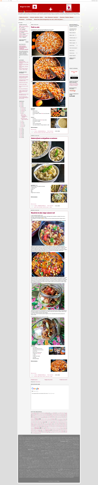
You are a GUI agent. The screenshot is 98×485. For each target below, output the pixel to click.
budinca (69, 441)
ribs (49, 469)
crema (42, 447)
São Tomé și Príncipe (22, 471)
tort (49, 475)
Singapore (59, 429)
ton (39, 475)
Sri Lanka (43, 430)
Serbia (65, 428)
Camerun (64, 442)
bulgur (39, 376)
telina (77, 474)
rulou (41, 470)
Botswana (20, 441)
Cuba (65, 448)
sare (33, 471)
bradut (23, 441)
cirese (25, 445)
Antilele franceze (34, 438)
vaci (57, 476)
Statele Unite (47, 430)
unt (36, 476)
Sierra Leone (55, 429)
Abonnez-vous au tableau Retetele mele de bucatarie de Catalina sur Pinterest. (73, 84)
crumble (63, 448)
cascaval (58, 443)
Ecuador (64, 449)
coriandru (59, 446)
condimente (23, 446)
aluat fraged (55, 437)
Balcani (54, 439)
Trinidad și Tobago (58, 431)
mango (68, 460)
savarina (46, 471)
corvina (70, 446)
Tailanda (39, 431)
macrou (24, 460)
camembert (60, 442)
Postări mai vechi (63, 379)
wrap (53, 477)
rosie (24, 470)
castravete (67, 443)
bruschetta (58, 441)
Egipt (42, 417)
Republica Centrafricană (31, 469)
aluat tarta (35, 132)
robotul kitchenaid (66, 469)
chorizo (67, 444)
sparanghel (47, 473)
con (20, 446)
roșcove (31, 470)
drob (57, 449)
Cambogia (56, 442)
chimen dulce (54, 444)
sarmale (42, 471)
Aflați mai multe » (33, 129)
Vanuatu (59, 432)
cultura (68, 448)
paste (38, 465)
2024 (21, 105)
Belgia (78, 439)
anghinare (77, 437)
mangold (71, 460)
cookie (45, 446)
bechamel (74, 439)
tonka (44, 475)
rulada (38, 470)
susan (39, 474)
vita (41, 477)
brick (39, 441)
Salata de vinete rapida (23, 84)
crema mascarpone (73, 447)
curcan (74, 448)
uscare (47, 476)
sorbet (78, 472)
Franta (47, 132)
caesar (39, 442)
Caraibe (36, 443)
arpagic (66, 438)
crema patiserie (29, 448)
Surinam (59, 430)
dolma (40, 449)
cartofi (55, 443)
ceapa (74, 443)
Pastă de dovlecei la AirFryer (23, 74)
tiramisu (29, 475)
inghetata (20, 455)
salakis (53, 470)
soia (68, 472)
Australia (20, 439)
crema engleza (67, 447)
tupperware (73, 475)
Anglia (20, 438)
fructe (49, 132)
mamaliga (58, 460)
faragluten (43, 450)
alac (36, 437)
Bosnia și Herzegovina (75, 440)
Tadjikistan (36, 431)
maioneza (44, 207)
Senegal (61, 428)
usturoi (50, 476)
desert (44, 132)
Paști (52, 465)
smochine (62, 472)
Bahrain (51, 439)
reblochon (20, 469)
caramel (39, 443)
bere (26, 440)
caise (42, 132)
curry (21, 449)
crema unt (39, 448)
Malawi (48, 460)
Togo (54, 431)
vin (29, 477)
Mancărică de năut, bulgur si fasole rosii (43, 213)
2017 (21, 134)
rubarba (34, 470)
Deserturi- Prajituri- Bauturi (66, 17)
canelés (74, 442)
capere (24, 443)
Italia (44, 422)
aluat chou (50, 437)
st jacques (61, 473)
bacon (42, 439)
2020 (21, 130)
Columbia (67, 445)
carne (46, 443)
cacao (36, 442)
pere (78, 465)
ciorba (20, 445)
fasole (38, 207)
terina (20, 475)
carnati (42, 443)
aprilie (22, 122)
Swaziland (62, 430)
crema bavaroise (47, 447)
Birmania (44, 440)
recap (24, 469)
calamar (48, 442)
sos (20, 473)
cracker (35, 447)
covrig (23, 447)
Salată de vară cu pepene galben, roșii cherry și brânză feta (23, 26)
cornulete (63, 446)
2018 (21, 133)
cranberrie (38, 447)
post (48, 376)
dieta (34, 449)
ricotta (53, 469)
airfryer (34, 437)
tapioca (64, 474)
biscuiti (52, 440)
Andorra (73, 437)
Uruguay (51, 432)
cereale (20, 444)
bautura (67, 439)
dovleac (49, 449)
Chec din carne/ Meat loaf (23, 88)
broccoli (49, 441)
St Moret (66, 473)
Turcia (66, 431)
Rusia (43, 428)
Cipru (22, 445)
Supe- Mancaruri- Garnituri (51, 17)
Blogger (58, 481)
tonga (39, 433)
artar (68, 438)
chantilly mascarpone (27, 444)
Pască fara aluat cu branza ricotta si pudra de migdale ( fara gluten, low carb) (23, 77)
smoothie (66, 472)
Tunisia (62, 431)
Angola (23, 438)
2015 (21, 137)
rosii (27, 470)
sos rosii (33, 473)
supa (33, 474)
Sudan (53, 430)
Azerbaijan (32, 439)
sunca (30, 474)
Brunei (55, 441)
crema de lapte (62, 447)
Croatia (56, 448)
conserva (38, 446)
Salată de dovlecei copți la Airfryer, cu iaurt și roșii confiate (23, 36)
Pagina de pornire (23, 17)
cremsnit (43, 448)
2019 (21, 132)
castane (63, 443)
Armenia (63, 438)
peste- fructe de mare (32, 466)
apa (38, 438)
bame (57, 439)
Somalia (36, 430)
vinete (36, 477)
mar (78, 460)
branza (26, 441)
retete (44, 469)
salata (51, 207)
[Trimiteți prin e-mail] (55, 131)
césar (22, 444)
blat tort (56, 440)
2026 (21, 102)
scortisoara (53, 471)
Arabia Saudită (47, 438)
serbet (63, 471)
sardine (31, 471)
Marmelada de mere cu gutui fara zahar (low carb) (23, 94)
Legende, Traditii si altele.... (23, 69)
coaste (55, 445)
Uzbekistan (55, 432)
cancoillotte (71, 442)
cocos (58, 445)
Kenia (59, 422)
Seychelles (32, 429)
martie (22, 123)
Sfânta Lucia (36, 429)
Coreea (51, 416)
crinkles (50, 448)
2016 (21, 136)
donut (42, 449)
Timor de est (50, 431)
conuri (42, 446)
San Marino (57, 428)
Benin (23, 440)
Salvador (50, 428)
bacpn (45, 439)
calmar (50, 442)
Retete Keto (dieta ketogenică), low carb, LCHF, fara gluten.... (49, 19)
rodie (71, 469)
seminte (57, 471)
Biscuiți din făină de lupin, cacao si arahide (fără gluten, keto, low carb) (24, 97)
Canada (67, 442)
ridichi (56, 469)
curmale (78, 448)
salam (56, 470)
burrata (25, 442)
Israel (41, 422)
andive (70, 437)
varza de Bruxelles (71, 476)
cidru (71, 444)
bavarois (71, 439)
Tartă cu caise (35, 27)
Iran (32, 422)
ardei (55, 438)
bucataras (39, 132)
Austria (24, 439)
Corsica (67, 446)
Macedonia (20, 460)
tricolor (59, 475)
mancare (43, 376)
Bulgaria (74, 441)
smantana (57, 472)
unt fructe (40, 476)
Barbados (63, 439)
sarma (39, 471)
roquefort (22, 470)
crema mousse (24, 448)
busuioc (33, 442)
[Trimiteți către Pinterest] (59, 131)
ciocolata (75, 444)
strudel (78, 473)
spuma (54, 473)
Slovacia (66, 429)
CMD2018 (40, 445)
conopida (33, 446)
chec (32, 444)
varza (66, 476)
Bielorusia (40, 440)
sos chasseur (24, 473)
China (58, 444)
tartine (71, 474)
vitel (44, 477)
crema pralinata (35, 448)
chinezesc (62, 444)
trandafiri (56, 475)
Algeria (43, 437)
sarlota (36, 471)
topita (47, 475)
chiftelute (47, 444)
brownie (52, 441)
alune (63, 437)
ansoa (30, 438)
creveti (46, 448)
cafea (41, 442)
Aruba (70, 438)
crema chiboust (57, 447)
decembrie (23, 107)
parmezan (20, 465)
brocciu (46, 441)
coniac (30, 446)
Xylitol (42, 113)
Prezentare (21, 19)
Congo (27, 446)
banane (60, 439)
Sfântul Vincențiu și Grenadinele (49, 429)
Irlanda (35, 422)
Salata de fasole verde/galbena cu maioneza (44, 138)
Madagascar (28, 460)
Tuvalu (38, 432)
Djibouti (37, 449)
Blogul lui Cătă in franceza (23, 68)
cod (61, 445)
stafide (69, 473)
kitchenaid (45, 457)
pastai (47, 207)
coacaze (45, 445)
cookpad (49, 446)
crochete (59, 448)
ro (49, 376)
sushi (42, 474)
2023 (21, 106)
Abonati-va (74, 77)
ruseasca (44, 470)
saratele (27, 471)
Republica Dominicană (38, 469)
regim (26, 469)
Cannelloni (77, 442)
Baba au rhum (36, 439)
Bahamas (48, 439)
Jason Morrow (50, 481)
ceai (70, 443)
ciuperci (28, 445)
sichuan (34, 472)
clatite (33, 445)
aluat (46, 437)
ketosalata (40, 207)
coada (47, 445)
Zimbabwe (36, 433)
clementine (36, 445)
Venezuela (62, 432)
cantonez (21, 443)
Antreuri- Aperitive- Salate (36, 17)
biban (35, 440)
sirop (47, 472)
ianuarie (22, 126)
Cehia (77, 443)
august (22, 111)
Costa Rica (73, 446)
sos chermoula (29, 473)
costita (77, 446)
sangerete (77, 470)
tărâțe (74, 474)
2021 (21, 129)
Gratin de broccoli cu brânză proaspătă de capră (23, 80)
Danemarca (32, 417)
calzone (53, 442)
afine (26, 437)
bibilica (37, 440)
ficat (64, 450)
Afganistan (23, 437)
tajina (58, 474)
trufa (67, 475)
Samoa (54, 428)
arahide (51, 438)
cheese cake (40, 444)
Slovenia (33, 430)
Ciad (69, 444)
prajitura (28, 467)
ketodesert (69, 456)
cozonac (26, 447)
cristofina (53, 448)
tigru (22, 475)
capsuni (27, 443)
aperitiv (35, 207)
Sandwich (73, 470)
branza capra (32, 441)
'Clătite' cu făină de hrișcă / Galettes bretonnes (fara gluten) (23, 91)
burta (27, 442)
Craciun (32, 447)
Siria (63, 429)
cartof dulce (51, 443)
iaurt (56, 454)
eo (78, 449)
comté (78, 445)
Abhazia (20, 437)
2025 (21, 103)
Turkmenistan (34, 432)
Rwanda (47, 428)
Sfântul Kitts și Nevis (41, 429)
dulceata (60, 449)
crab (29, 447)
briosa (42, 441)
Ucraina (41, 432)
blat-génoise (60, 440)
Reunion (32, 428)
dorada (46, 449)
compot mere (74, 445)
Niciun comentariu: (50, 131)
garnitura (46, 452)
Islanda (38, 422)
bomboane (68, 440)
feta (60, 450)
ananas (66, 437)
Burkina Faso (20, 442)
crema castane (52, 447)
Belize (21, 440)
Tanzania (46, 431)
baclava (40, 439)
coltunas (64, 445)
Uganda (44, 432)
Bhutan (32, 440)
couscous (20, 447)
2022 (21, 128)
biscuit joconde (48, 440)
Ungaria (47, 432)
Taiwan (43, 431)
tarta (52, 132)
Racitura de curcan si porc (23, 82)
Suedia (56, 430)
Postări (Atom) (38, 381)
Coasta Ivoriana (51, 445)
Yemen (32, 433)
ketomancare (24, 457)
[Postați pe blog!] (56, 131)
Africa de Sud (30, 437)
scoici (49, 471)
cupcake (71, 448)
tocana (32, 475)
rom (73, 469)
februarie (22, 125)
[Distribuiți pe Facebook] (58, 131)
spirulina (51, 473)
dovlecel (53, 449)
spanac (40, 473)
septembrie (23, 110)
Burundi (30, 442)
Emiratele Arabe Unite (74, 449)
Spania (39, 430)
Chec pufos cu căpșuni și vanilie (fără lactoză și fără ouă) (23, 31)
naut (46, 376)
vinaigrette (32, 477)
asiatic (74, 438)
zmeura (71, 477)
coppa (53, 446)
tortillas (53, 475)
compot (71, 445)
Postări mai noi (34, 379)
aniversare (26, 438)
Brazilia (36, 441)
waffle (47, 477)
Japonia (51, 422)
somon (75, 472)
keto (54, 456)
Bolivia (64, 440)
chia (43, 444)
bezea (29, 440)
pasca (25, 465)
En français (29, 19)
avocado (27, 439)
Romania (37, 428)
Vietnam (66, 432)
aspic (77, 438)
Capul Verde (32, 443)
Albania (39, 437)
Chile (51, 444)
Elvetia (45, 417)
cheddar (36, 444)
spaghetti (37, 473)
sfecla (31, 472)
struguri (21, 474)
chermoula (39, 353)
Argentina (59, 438)
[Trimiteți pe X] (57, 131)
